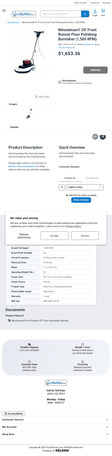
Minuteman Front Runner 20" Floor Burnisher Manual (39, 320)
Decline (85, 235)
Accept (54, 235)
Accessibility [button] (15, 413)
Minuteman (88, 44)
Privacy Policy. (73, 226)
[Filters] (62, 187)
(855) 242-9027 (81, 3)
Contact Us (94, 3)
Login (95, 15)
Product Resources (67, 48)
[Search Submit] (85, 14)
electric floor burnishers (21, 166)
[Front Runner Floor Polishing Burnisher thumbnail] (29, 114)
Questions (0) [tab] (92, 178)
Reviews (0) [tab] (70, 178)
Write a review (81, 200)
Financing (106, 3)
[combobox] (64, 14)
